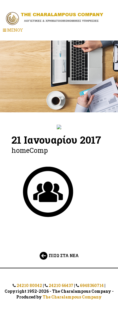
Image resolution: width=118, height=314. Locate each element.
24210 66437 (61, 285)
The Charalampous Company (72, 297)
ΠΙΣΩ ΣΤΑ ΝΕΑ (63, 255)
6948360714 (92, 285)
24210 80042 (29, 285)
